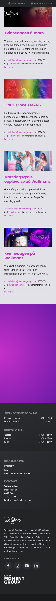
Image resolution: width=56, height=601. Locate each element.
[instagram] (18, 566)
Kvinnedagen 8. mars (24, 33)
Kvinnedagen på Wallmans (19, 256)
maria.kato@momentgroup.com (21, 60)
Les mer (7, 67)
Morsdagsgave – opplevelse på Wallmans (27, 179)
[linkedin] (36, 566)
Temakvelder (14, 63)
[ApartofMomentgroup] (14, 576)
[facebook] (8, 566)
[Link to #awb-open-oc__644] (49, 14)
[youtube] (27, 566)
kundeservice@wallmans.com (17, 500)
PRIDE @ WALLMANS (22, 105)
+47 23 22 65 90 (11, 496)
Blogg (11, 284)
